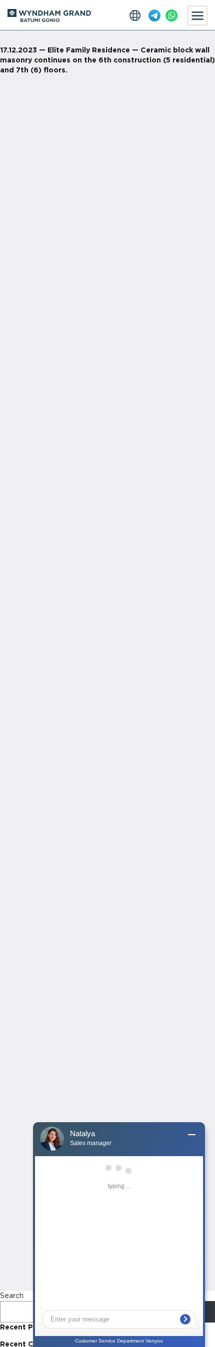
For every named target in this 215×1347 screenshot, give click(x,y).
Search (12, 1296)
